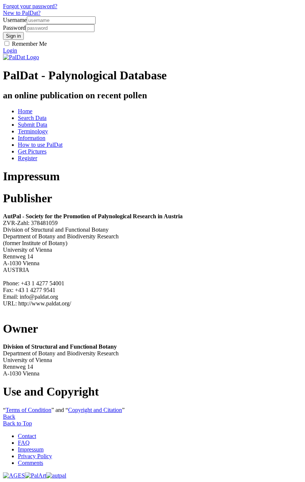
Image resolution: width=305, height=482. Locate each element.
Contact (27, 436)
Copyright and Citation (95, 410)
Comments (30, 463)
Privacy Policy (35, 456)
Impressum (31, 449)
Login (10, 50)
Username (15, 20)
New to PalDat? (22, 13)
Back (9, 416)
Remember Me (28, 44)
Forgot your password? (30, 6)
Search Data (32, 118)
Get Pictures (32, 151)
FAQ (24, 443)
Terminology (33, 131)
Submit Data (32, 124)
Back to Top (17, 423)
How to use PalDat (40, 145)
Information (31, 138)
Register (27, 158)
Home (25, 111)
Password (14, 28)
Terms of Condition (28, 410)
